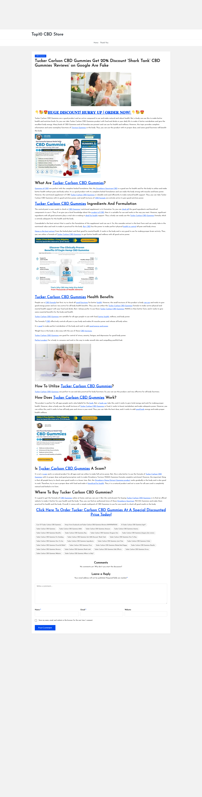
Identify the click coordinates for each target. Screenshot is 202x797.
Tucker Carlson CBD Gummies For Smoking (49, 537)
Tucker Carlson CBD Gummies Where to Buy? (79, 553)
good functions (82, 302)
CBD (48, 321)
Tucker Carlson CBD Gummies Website (48, 553)
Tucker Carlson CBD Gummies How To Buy (123, 537)
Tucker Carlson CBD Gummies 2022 (70, 529)
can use (147, 302)
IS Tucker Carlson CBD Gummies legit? (133, 524)
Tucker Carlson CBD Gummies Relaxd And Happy (111, 545)
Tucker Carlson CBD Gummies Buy (75, 533)
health (99, 302)
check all (125, 209)
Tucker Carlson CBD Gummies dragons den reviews (138, 533)
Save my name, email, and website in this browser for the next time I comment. (66, 620)
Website (128, 610)
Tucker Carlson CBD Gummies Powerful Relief (50, 545)
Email (83, 610)
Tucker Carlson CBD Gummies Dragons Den (104, 533)
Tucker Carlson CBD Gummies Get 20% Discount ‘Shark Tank (86, 537)
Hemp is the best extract (45, 231)
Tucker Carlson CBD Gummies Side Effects (108, 549)
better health (103, 317)
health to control (129, 226)
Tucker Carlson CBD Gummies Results (143, 545)
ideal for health (91, 215)
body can (103, 403)
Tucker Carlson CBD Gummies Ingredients (80, 541)
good (40, 326)
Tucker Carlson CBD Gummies (78, 183)
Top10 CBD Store (47, 34)
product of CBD (97, 212)
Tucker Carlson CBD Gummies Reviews (48, 549)
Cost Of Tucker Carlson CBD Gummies (48, 524)
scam (45, 474)
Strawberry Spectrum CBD (106, 188)
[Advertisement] (63, 14)
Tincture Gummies (79, 128)
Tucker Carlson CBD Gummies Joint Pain (110, 541)
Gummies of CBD (42, 188)
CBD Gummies (40, 56)
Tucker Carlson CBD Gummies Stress (137, 549)
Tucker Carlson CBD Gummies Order (138, 541)
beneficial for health (96, 483)
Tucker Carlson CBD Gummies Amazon (98, 529)
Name (38, 610)
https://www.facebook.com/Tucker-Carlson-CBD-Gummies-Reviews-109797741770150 (91, 524)
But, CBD (86, 226)
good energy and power (98, 326)
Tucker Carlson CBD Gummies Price (80, 545)
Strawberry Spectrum (125, 501)
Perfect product (41, 340)
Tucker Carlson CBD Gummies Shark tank (78, 549)
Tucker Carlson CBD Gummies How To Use (49, 541)
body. (91, 403)
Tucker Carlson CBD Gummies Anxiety (126, 529)
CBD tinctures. (86, 331)
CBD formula (100, 198)
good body (140, 409)
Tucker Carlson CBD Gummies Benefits (48, 533)
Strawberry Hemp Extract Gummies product (112, 480)
